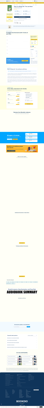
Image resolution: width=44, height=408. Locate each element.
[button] (33, 2)
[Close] (43, 406)
